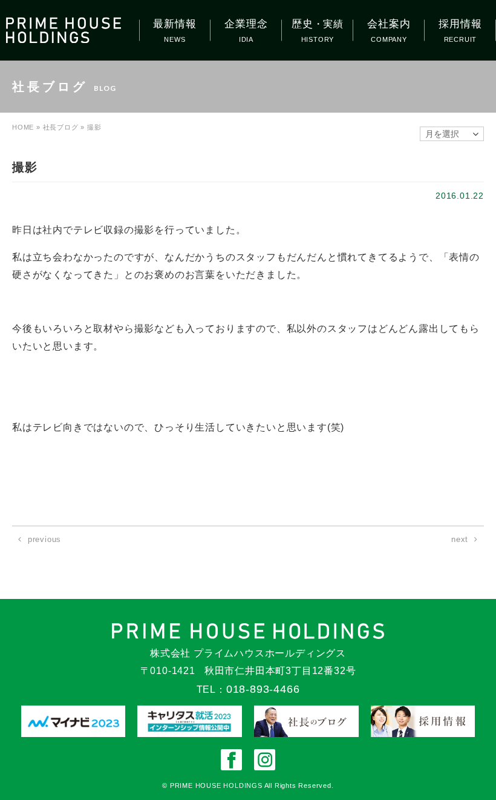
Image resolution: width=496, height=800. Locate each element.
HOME (23, 127)
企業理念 (245, 24)
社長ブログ (61, 127)
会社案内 (388, 24)
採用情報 (460, 24)
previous (44, 539)
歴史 (318, 24)
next (459, 539)
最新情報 (174, 24)
